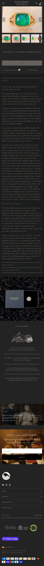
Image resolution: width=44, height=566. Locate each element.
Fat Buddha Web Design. (16, 552)
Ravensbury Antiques (19, 550)
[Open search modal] (36, 3)
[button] (6, 38)
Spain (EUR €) (8, 547)
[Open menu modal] (3, 3)
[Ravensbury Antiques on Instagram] (6, 485)
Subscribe (38, 515)
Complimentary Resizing (12, 70)
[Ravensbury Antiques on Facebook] (3, 485)
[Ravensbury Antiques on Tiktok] (10, 485)
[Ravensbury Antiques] (22, 3)
